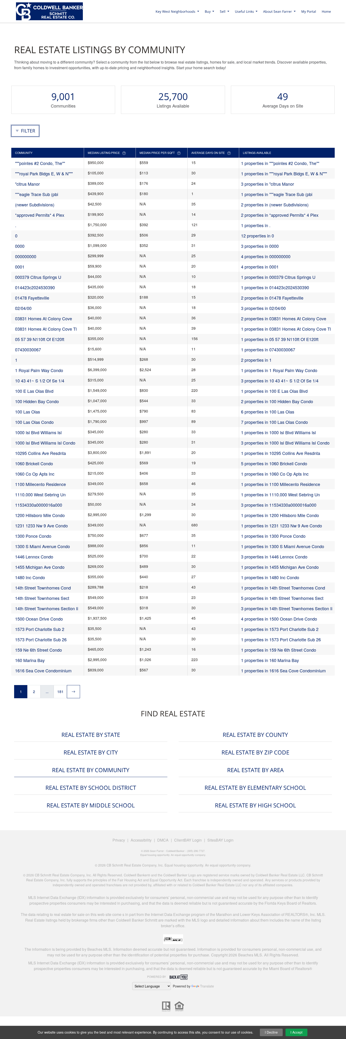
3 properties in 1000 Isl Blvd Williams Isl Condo (285, 443)
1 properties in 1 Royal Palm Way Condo (279, 370)
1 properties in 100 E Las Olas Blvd (274, 391)
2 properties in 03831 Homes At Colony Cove (283, 318)
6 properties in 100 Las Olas (267, 412)
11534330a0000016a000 (38, 505)
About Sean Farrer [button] (278, 11)
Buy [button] (208, 11)
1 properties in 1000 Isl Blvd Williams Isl (278, 432)
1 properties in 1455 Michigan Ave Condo (280, 567)
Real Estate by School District (90, 787)
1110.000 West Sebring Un (40, 494)
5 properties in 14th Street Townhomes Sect (282, 598)
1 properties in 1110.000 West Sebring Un (280, 494)
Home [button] (326, 11)
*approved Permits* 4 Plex (39, 215)
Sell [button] (223, 11)
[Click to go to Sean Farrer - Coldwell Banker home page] (49, 10)
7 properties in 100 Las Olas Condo (274, 422)
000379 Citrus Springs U (38, 277)
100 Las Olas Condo (34, 422)
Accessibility (141, 840)
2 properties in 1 (256, 360)
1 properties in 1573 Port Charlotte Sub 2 (279, 629)
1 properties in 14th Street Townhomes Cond (283, 588)
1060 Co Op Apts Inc (34, 474)
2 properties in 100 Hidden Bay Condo (277, 401)
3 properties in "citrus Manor (267, 184)
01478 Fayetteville (32, 298)
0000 (19, 246)
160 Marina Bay (30, 660)
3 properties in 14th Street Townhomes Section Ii (286, 608)
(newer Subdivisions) (34, 204)
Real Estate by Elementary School (255, 787)
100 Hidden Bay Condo (37, 401)
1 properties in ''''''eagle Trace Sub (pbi (276, 194)
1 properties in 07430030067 (268, 349)
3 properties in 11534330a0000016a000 (278, 505)
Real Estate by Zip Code (255, 752)
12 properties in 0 (257, 236)
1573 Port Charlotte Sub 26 (41, 639)
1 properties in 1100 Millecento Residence (280, 484)
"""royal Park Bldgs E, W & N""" (44, 173)
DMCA (163, 840)
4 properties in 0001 (260, 267)
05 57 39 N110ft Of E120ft (39, 339)
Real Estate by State (90, 734)
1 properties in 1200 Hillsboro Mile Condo (280, 515)
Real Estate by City (91, 752)
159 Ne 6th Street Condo (38, 650)
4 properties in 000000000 (265, 256)
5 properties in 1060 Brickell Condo (274, 463)
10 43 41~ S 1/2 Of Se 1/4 (39, 380)
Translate (207, 986)
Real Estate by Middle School (91, 805)
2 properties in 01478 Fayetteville (272, 298)
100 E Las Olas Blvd (34, 391)
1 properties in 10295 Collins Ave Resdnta (280, 453)
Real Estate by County (255, 734)
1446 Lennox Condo (34, 557)
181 (60, 691)
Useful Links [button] (245, 11)
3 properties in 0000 (260, 246)
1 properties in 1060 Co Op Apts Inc (275, 474)
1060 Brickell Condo (34, 463)
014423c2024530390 (35, 287)
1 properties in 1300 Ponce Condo (273, 536)
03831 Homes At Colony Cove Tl (46, 329)
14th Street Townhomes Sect (42, 598)
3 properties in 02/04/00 (263, 308)
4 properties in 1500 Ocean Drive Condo (279, 619)
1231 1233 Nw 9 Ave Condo (41, 525)
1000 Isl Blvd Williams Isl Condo (45, 443)
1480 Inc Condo (30, 577)
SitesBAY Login (220, 840)
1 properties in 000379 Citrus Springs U (278, 277)
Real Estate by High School (255, 805)
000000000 (25, 256)
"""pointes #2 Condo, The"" (40, 163)
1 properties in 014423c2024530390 (275, 287)
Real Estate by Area (255, 770)
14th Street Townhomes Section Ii (46, 608)
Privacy (119, 840)
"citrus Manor (27, 184)
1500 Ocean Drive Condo (39, 619)
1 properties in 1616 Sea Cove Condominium (283, 670)
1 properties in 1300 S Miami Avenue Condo (282, 546)
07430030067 (28, 349)
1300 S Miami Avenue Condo (42, 546)
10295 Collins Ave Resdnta (40, 453)
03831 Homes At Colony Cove (43, 318)
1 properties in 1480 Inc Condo (270, 577)
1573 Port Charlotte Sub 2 (39, 629)
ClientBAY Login (188, 840)
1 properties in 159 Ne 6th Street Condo (278, 650)
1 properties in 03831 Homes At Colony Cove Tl (286, 329)
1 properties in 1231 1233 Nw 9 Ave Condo (281, 525)
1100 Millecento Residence (40, 484)
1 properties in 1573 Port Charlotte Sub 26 (281, 639)
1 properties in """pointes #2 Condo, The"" (280, 163)
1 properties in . (255, 225)
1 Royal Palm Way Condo (39, 370)
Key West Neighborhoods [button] (176, 11)
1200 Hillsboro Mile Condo (40, 515)
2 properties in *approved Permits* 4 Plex (279, 215)
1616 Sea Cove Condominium (43, 670)
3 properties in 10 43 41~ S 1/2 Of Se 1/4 (279, 380)
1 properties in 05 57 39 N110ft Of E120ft (279, 339)
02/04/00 (23, 308)
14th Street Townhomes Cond (43, 588)
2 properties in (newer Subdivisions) (275, 204)
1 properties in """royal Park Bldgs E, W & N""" (284, 173)
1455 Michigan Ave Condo (39, 567)
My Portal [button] (308, 11)
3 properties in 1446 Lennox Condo (274, 557)
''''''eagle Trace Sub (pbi (36, 194)
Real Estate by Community (90, 770)
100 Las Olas (27, 412)
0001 (19, 267)
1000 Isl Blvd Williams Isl (38, 432)
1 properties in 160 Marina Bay (270, 660)
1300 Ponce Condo (33, 536)
